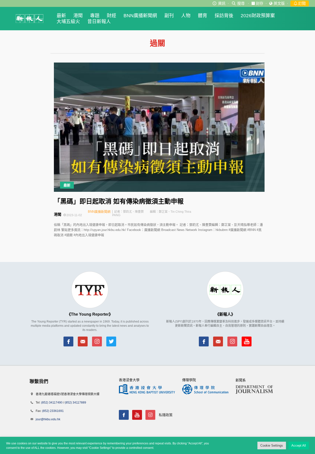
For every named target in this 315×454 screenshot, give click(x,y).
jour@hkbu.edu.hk (48, 419)
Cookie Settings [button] (271, 445)
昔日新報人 (99, 21)
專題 (94, 15)
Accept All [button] (298, 445)
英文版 (279, 3)
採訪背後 (224, 15)
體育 (202, 15)
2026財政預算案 (258, 15)
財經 (111, 15)
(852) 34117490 (52, 402)
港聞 (78, 15)
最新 (61, 15)
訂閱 (301, 3)
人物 (185, 15)
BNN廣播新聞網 (140, 15)
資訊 (221, 3)
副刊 (169, 15)
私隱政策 (166, 415)
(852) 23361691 (53, 411)
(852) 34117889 (75, 402)
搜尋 (241, 3)
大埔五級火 (68, 21)
